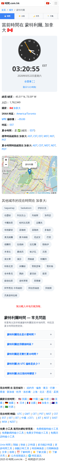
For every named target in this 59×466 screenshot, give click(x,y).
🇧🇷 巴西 (9, 406)
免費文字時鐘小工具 (37, 432)
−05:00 (21, 119)
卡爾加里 (8, 222)
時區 (12, 413)
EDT (32, 130)
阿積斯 (48, 288)
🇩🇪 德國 (9, 402)
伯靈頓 (7, 215)
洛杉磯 (27, 391)
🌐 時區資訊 (34, 455)
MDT (47, 145)
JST (39, 417)
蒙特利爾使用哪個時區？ (20, 344)
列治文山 (21, 215)
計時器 (31, 444)
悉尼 (49, 391)
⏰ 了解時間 (23, 452)
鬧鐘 (15, 444)
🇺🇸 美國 (22, 399)
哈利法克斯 (24, 222)
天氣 (50, 16)
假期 (11, 452)
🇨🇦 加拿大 (43, 402)
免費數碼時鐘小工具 (13, 432)
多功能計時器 (45, 444)
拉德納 (20, 244)
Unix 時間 (5, 444)
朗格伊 (46, 244)
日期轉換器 (52, 448)
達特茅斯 (23, 280)
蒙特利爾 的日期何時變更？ (22, 373)
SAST (54, 417)
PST (4, 139)
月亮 (36, 16)
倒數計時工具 (22, 448)
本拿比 (7, 251)
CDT (41, 145)
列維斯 (35, 215)
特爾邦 (43, 259)
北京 (42, 391)
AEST (46, 417)
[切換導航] (55, 3)
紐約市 (30, 387)
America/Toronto (26, 113)
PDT (4, 149)
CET (35, 413)
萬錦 (21, 273)
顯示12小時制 (29, 87)
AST (30, 136)
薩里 (45, 273)
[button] (29, 172)
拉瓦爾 (33, 244)
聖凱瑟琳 (36, 266)
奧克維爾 (8, 237)
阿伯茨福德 (33, 288)
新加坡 (10, 391)
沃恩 (45, 251)
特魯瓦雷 (8, 266)
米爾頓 (22, 266)
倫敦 (38, 387)
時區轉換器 (38, 448)
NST (52, 136)
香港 (2, 391)
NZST (13, 421)
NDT (53, 145)
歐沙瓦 (33, 251)
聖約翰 (50, 266)
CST (35, 136)
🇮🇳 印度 (44, 399)
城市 (11, 9)
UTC (4, 119)
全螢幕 (29, 81)
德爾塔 (7, 244)
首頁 (4, 9)
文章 (4, 452)
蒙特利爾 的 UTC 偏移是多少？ (23, 363)
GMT (27, 413)
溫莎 (19, 259)
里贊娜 (37, 280)
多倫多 (48, 229)
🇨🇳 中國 (33, 399)
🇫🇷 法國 (31, 402)
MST (46, 136)
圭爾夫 (39, 222)
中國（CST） (28, 417)
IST (17, 417)
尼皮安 (37, 237)
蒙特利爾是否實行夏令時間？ (23, 354)
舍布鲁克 (8, 273)
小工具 (9, 428)
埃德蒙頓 (8, 229)
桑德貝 (20, 251)
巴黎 (52, 387)
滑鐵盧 (31, 259)
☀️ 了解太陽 (39, 452)
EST (44, 65)
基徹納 (22, 229)
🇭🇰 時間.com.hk (10, 3)
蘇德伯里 (8, 280)
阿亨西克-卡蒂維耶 (13, 288)
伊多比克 (42, 208)
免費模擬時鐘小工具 (47, 428)
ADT (35, 145)
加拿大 (17, 108)
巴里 (49, 237)
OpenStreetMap (44, 192)
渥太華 (7, 259)
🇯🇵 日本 (20, 402)
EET (11, 417)
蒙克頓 (33, 273)
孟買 (56, 391)
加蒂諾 (48, 215)
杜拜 (18, 391)
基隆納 (35, 229)
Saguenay (9, 208)
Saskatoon (26, 208)
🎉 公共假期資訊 (16, 455)
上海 (35, 391)
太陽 (22, 16)
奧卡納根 (23, 237)
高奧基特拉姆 (10, 295)
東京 (45, 387)
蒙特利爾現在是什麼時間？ (21, 334)
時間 (7, 16)
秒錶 (23, 444)
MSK (4, 421)
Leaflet (31, 192)
